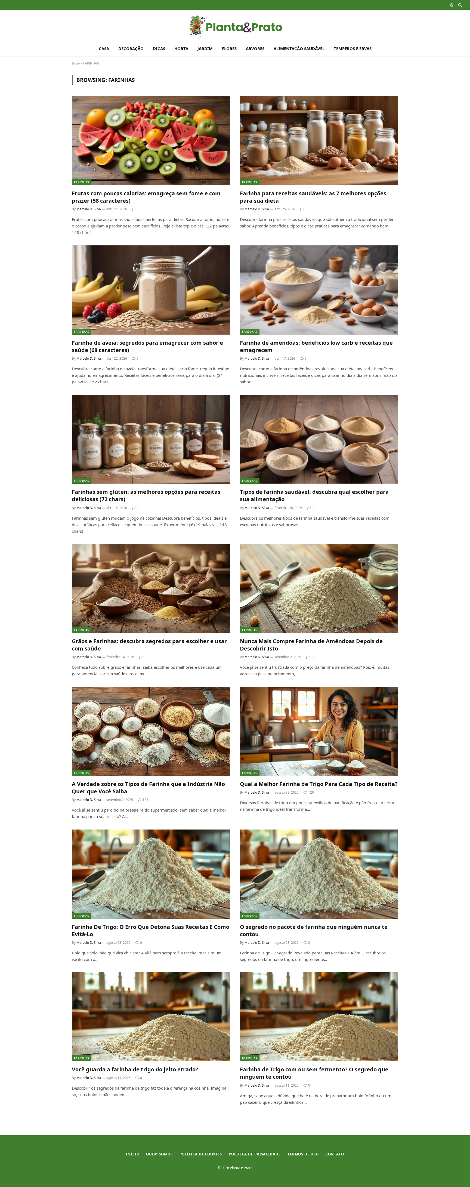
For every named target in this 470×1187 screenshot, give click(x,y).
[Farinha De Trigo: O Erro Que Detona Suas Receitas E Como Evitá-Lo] (151, 874)
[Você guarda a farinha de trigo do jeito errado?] (151, 1016)
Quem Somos (159, 1154)
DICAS (159, 48)
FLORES (229, 48)
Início (76, 63)
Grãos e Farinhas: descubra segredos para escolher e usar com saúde (149, 644)
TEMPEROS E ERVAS (353, 48)
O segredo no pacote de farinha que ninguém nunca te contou (314, 930)
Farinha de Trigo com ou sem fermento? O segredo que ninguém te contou (314, 1073)
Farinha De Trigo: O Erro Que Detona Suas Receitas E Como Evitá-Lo (150, 930)
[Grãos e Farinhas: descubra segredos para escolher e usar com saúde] (151, 588)
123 (145, 799)
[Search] (459, 5)
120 (311, 792)
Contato (335, 1154)
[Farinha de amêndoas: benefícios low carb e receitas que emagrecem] (319, 289)
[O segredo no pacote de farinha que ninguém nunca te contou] (319, 874)
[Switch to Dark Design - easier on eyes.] (452, 5)
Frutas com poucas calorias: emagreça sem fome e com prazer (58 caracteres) (146, 197)
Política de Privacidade (255, 1154)
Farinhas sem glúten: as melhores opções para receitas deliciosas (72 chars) (146, 495)
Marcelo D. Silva (88, 209)
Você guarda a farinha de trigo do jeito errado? (135, 1069)
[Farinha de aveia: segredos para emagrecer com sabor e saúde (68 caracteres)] (151, 289)
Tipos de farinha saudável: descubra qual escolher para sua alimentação (314, 495)
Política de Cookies (201, 1154)
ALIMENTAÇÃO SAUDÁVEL (299, 48)
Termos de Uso (303, 1154)
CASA (104, 48)
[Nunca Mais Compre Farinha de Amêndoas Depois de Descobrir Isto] (319, 588)
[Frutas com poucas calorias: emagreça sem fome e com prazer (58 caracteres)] (151, 140)
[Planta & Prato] (235, 25)
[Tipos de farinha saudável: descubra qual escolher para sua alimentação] (319, 439)
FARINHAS (81, 182)
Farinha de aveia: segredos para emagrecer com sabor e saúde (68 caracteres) (147, 346)
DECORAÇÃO (131, 48)
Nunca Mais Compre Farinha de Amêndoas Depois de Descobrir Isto (311, 644)
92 (312, 657)
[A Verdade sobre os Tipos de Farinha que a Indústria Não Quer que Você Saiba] (151, 731)
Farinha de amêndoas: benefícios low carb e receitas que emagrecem (316, 346)
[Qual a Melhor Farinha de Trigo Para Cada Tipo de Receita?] (319, 731)
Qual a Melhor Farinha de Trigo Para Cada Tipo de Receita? (319, 784)
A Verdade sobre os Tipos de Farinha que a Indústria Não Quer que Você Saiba (148, 787)
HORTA (181, 48)
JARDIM (205, 48)
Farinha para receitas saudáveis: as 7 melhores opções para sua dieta (313, 197)
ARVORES (255, 48)
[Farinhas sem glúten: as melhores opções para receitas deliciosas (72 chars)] (151, 439)
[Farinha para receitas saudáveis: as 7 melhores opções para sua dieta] (319, 140)
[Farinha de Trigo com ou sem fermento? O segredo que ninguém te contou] (319, 1016)
